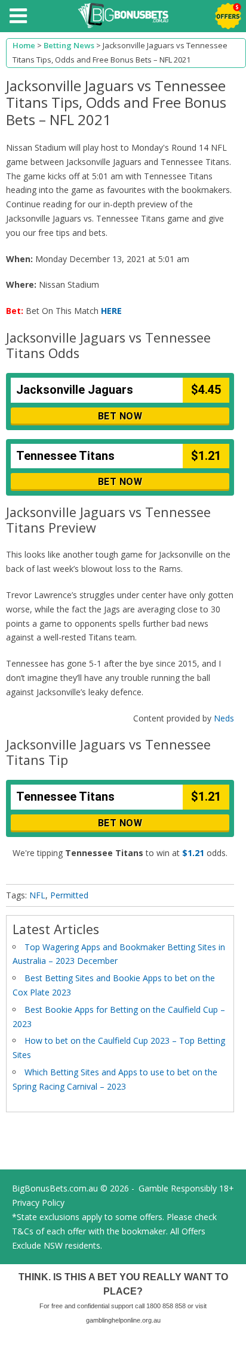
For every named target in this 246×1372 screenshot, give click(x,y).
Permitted (69, 895)
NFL (37, 895)
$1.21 (193, 852)
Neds (224, 718)
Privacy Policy (38, 1202)
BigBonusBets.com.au (55, 1188)
